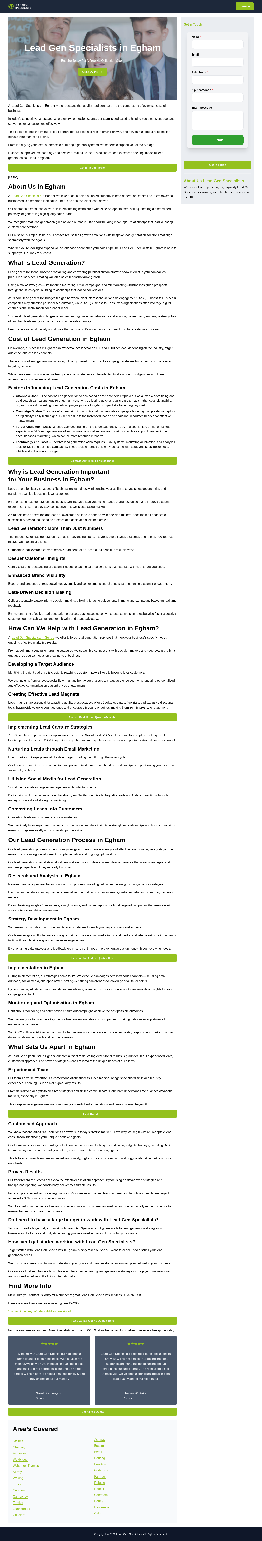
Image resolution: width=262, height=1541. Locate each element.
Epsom (99, 1445)
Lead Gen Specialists (26, 195)
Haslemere (101, 1507)
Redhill (99, 1488)
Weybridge (20, 1459)
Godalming (101, 1470)
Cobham (19, 1490)
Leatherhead (21, 1508)
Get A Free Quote (93, 1411)
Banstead (100, 1464)
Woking (18, 1478)
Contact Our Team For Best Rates (93, 460)
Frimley (18, 1502)
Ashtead (99, 1439)
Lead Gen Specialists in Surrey (33, 637)
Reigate (99, 1482)
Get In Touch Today (92, 167)
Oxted (98, 1513)
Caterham (101, 1495)
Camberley (20, 1496)
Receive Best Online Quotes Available (92, 717)
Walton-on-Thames (26, 1465)
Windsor (39, 1311)
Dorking (99, 1458)
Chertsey (26, 1311)
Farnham (100, 1476)
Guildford (19, 1515)
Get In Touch (217, 165)
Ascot (67, 1311)
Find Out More (92, 1113)
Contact (245, 6)
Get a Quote (90, 71)
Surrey (17, 1472)
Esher (17, 1484)
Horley (98, 1501)
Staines (13, 1311)
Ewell (98, 1452)
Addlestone (54, 1311)
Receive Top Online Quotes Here (92, 958)
